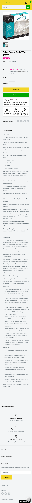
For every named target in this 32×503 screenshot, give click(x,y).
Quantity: (5, 83)
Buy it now (16, 95)
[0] (29, 3)
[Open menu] (2, 2)
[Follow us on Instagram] (9, 493)
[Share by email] (28, 121)
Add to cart (16, 89)
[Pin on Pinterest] (21, 121)
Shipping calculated (21, 71)
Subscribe (6, 477)
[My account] (26, 3)
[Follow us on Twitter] (6, 493)
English (3, 485)
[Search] (28, 7)
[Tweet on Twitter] (24, 121)
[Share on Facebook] (18, 121)
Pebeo (4, 61)
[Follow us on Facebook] (2, 493)
